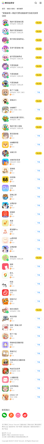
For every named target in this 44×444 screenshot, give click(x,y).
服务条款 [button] (23, 424)
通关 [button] (18, 92)
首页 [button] (3, 9)
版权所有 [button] (12, 427)
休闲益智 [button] (13, 92)
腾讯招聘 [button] (38, 424)
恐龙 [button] (18, 371)
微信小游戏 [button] (11, 9)
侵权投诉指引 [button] (35, 427)
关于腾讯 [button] (5, 424)
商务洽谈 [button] (31, 424)
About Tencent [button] (14, 424)
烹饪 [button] (20, 110)
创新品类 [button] (13, 162)
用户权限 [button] (19, 427)
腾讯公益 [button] (5, 427)
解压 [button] (23, 92)
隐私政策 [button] (26, 427)
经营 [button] (15, 110)
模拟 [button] (18, 162)
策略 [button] (11, 110)
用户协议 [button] (5, 429)
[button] (8, 3)
